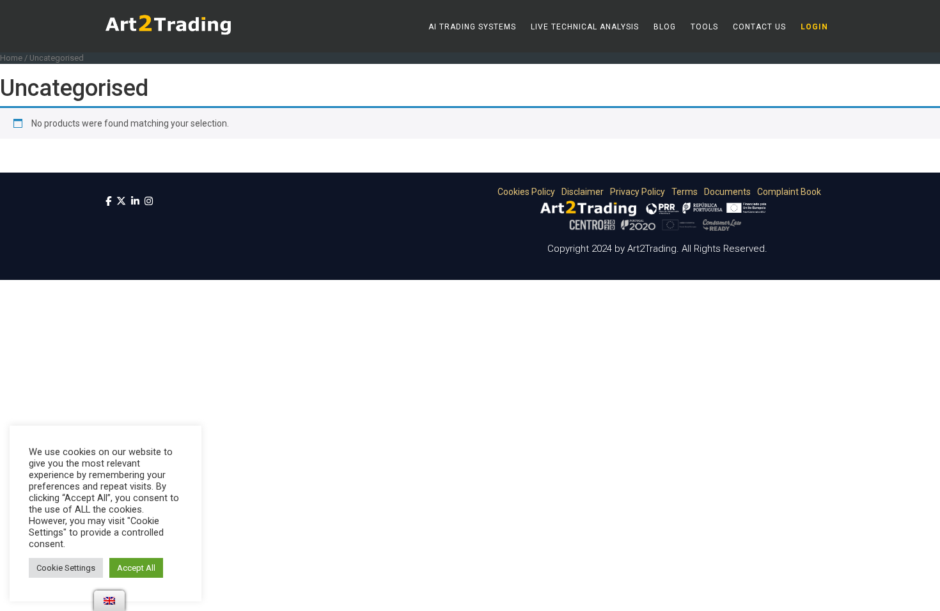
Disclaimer (580, 192)
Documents (725, 192)
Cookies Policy (524, 192)
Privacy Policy (635, 192)
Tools (704, 26)
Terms (682, 192)
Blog (665, 26)
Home (11, 58)
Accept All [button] (136, 568)
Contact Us (759, 26)
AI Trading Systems (472, 26)
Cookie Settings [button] (65, 568)
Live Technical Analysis (585, 26)
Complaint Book (787, 192)
